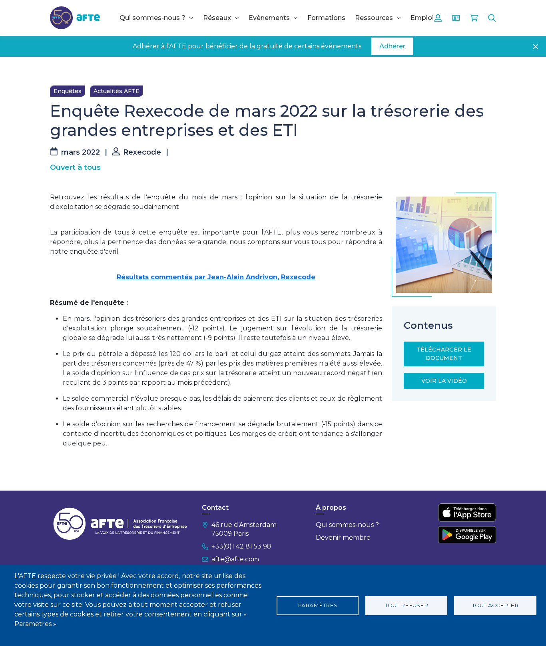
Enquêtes (68, 91)
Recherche (492, 18)
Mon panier (474, 18)
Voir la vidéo (444, 380)
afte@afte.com (235, 559)
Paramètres (317, 605)
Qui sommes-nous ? (347, 525)
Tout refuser (406, 605)
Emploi (422, 18)
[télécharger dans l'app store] (467, 512)
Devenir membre (343, 537)
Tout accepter (495, 605)
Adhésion (456, 18)
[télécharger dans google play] (467, 534)
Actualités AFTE (116, 91)
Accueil (60, 68)
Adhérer (392, 46)
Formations (326, 18)
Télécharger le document (443, 354)
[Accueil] (75, 17)
